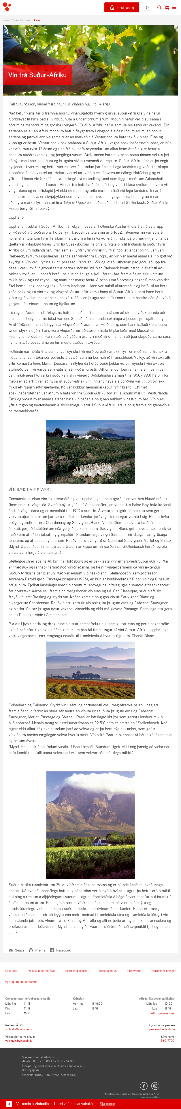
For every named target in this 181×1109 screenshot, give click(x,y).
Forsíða (6, 20)
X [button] (9, 1104)
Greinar (37, 20)
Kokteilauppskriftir (77, 970)
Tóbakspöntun (107, 970)
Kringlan (78, 998)
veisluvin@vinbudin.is (18, 1040)
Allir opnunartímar (163, 1013)
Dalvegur (155, 998)
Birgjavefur (133, 970)
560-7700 (167, 1040)
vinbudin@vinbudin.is (18, 1029)
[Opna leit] (159, 7)
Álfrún (143, 998)
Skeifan (170, 998)
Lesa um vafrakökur (150, 1097)
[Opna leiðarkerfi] (174, 7)
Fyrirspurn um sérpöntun (21, 981)
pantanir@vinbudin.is (162, 1029)
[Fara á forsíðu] (7, 7)
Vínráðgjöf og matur (21, 20)
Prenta (40, 950)
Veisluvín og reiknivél (41, 970)
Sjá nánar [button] (107, 1104)
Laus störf (11, 970)
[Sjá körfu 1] (167, 7)
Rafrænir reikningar (163, 970)
